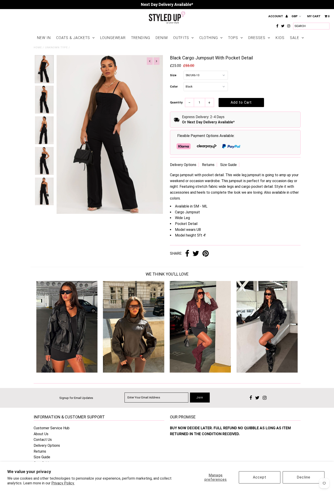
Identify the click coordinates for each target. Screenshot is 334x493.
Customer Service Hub (52, 428)
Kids (280, 38)
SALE (294, 38)
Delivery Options (183, 165)
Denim (162, 38)
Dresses (256, 38)
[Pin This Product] (205, 254)
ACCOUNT (276, 16)
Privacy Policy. (63, 483)
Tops (233, 38)
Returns (208, 165)
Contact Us (43, 439)
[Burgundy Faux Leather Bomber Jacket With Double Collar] (200, 371)
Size (173, 75)
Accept (259, 477)
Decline (303, 477)
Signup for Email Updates (76, 398)
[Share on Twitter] (195, 254)
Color (174, 86)
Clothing (208, 38)
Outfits (181, 38)
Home (38, 47)
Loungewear (113, 38)
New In (44, 38)
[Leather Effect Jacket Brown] (133, 371)
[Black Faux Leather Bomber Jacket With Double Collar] (267, 371)
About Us (41, 434)
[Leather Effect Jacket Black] (66, 371)
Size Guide (228, 165)
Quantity (176, 102)
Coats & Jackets (73, 38)
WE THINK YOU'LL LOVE (167, 274)
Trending (140, 38)
